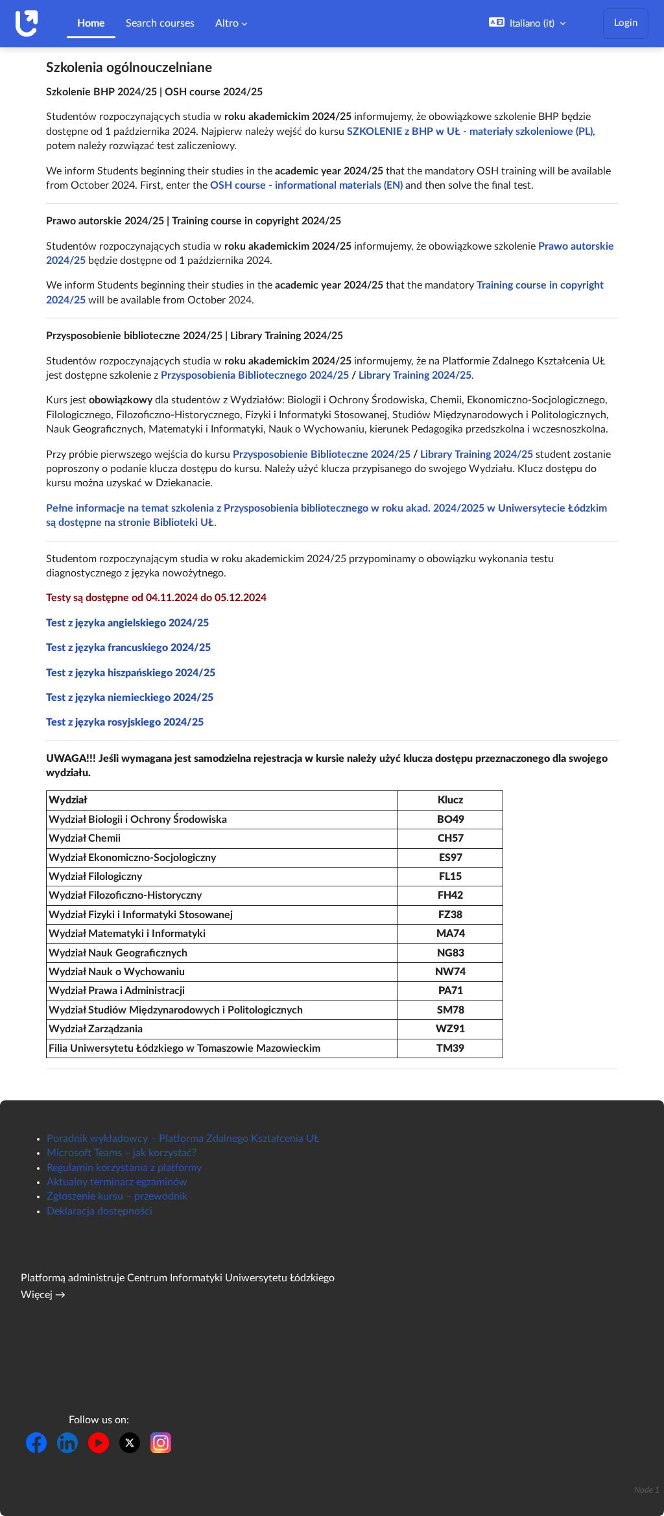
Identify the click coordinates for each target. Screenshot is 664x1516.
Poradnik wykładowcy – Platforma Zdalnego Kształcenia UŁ (183, 1138)
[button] (527, 24)
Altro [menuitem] (227, 23)
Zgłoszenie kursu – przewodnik (117, 1196)
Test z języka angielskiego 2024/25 (127, 623)
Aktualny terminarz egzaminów (117, 1182)
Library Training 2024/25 (415, 375)
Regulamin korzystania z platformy (124, 1168)
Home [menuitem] (91, 23)
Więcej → (43, 1295)
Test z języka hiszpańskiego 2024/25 (130, 673)
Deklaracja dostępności (99, 1211)
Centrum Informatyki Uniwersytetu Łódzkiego (231, 1278)
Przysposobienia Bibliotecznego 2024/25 (255, 375)
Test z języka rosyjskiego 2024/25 (125, 722)
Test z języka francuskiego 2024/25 (128, 648)
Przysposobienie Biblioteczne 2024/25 (321, 454)
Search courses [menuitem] (160, 23)
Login (625, 23)
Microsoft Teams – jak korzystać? (121, 1153)
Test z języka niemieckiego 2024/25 (129, 698)
